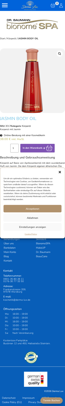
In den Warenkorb (33, 147)
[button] (60, 172)
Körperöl (11, 38)
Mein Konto (10, 252)
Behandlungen (12, 239)
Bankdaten (10, 247)
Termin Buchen (51, 400)
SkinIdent (41, 239)
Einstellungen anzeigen (32, 227)
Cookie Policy (31, 234)
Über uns (9, 243)
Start (2, 38)
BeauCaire (41, 256)
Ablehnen (32, 217)
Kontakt (8, 260)
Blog (6, 256)
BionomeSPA (43, 243)
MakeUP (40, 247)
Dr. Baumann (43, 252)
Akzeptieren (32, 208)
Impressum (28, 398)
